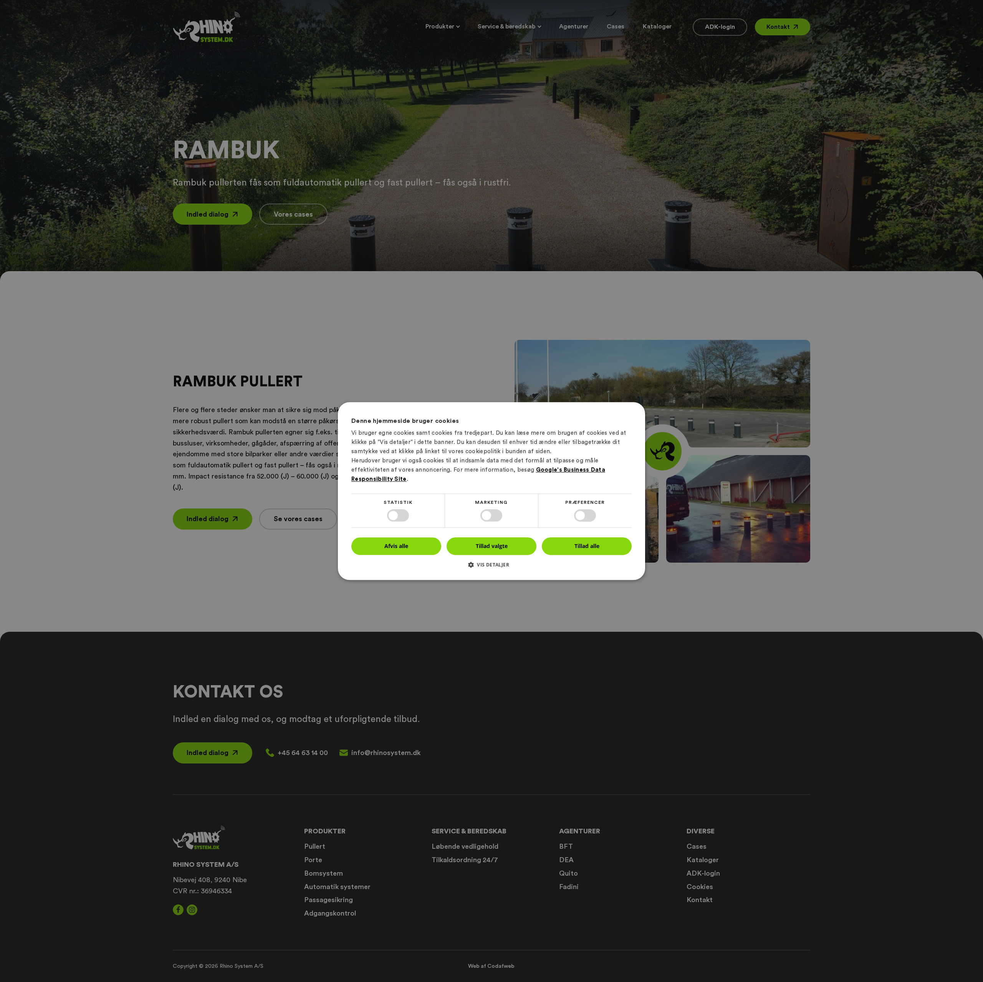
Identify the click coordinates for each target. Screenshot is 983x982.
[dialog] (491, 491)
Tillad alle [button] (586, 546)
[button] (491, 567)
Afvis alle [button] (396, 546)
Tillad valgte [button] (492, 546)
